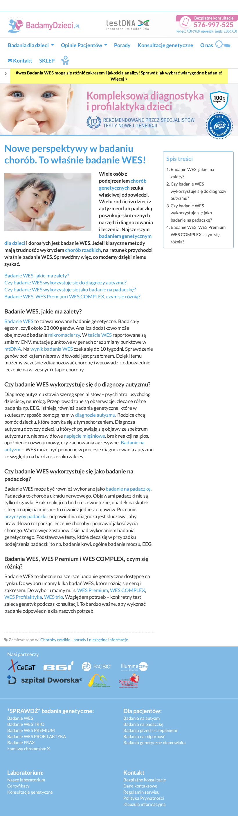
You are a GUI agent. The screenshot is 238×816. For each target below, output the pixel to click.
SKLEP (47, 60)
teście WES (100, 335)
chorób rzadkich (83, 250)
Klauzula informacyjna (144, 804)
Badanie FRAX (21, 742)
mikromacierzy (64, 335)
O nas (206, 45)
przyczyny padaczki (25, 516)
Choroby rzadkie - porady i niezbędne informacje (84, 639)
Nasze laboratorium (26, 779)
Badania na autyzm (141, 718)
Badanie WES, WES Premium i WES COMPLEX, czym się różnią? (72, 296)
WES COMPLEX (127, 590)
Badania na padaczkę (143, 724)
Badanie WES (18, 321)
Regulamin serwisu (141, 791)
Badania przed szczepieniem (150, 730)
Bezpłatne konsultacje (144, 779)
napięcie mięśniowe (84, 436)
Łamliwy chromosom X (28, 748)
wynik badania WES (51, 349)
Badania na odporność (144, 736)
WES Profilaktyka (23, 597)
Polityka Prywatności (143, 798)
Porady (122, 45)
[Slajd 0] (119, 111)
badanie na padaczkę (128, 489)
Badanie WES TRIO (25, 724)
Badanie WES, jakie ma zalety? (36, 275)
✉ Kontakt (20, 60)
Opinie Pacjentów (82, 45)
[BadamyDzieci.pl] (46, 25)
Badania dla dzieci (29, 45)
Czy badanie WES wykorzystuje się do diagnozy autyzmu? (65, 282)
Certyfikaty (18, 785)
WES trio (53, 597)
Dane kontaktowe (140, 785)
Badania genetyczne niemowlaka (154, 742)
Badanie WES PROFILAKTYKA (36, 736)
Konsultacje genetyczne (165, 45)
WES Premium (92, 590)
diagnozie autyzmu (95, 415)
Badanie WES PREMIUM (31, 730)
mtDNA (12, 349)
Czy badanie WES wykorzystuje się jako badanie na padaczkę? (70, 289)
